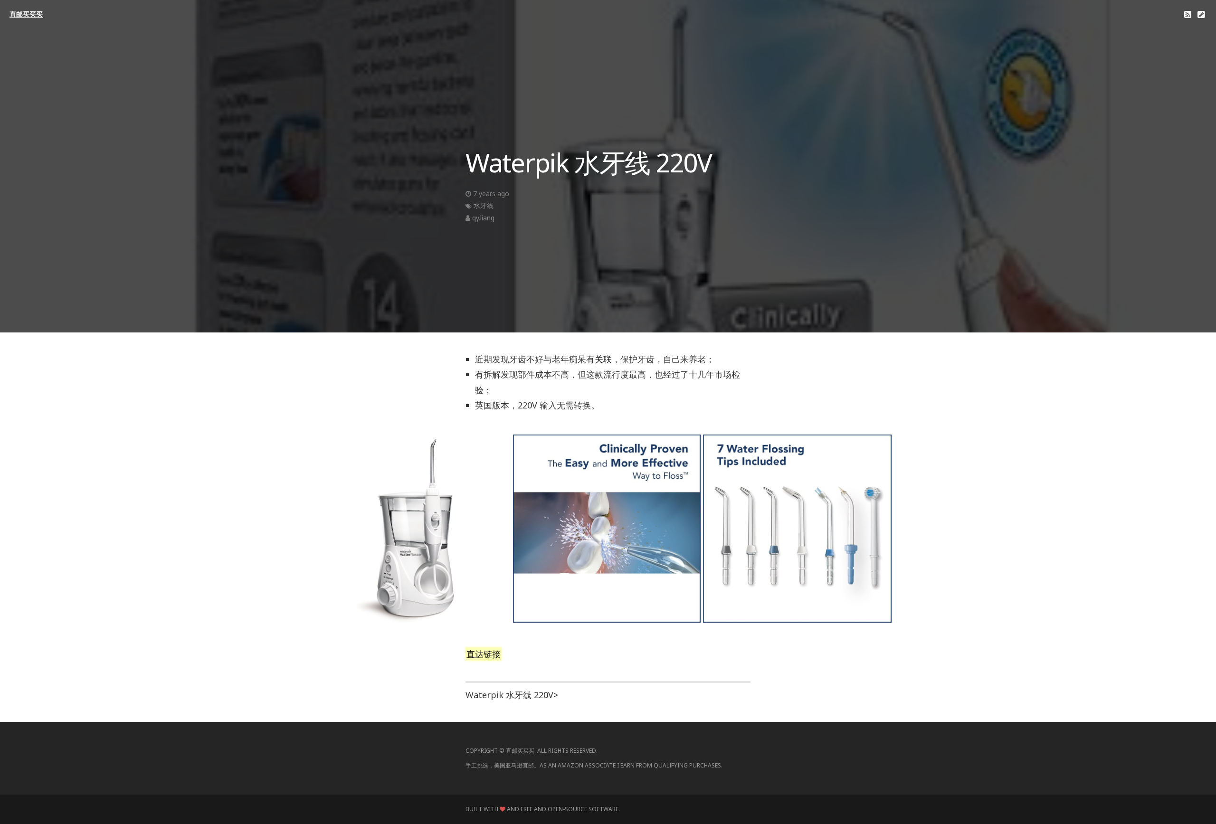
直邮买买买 (26, 14)
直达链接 (483, 654)
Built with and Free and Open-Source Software (542, 809)
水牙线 (484, 205)
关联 (603, 359)
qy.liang (483, 217)
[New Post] (1201, 14)
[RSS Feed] (1187, 14)
